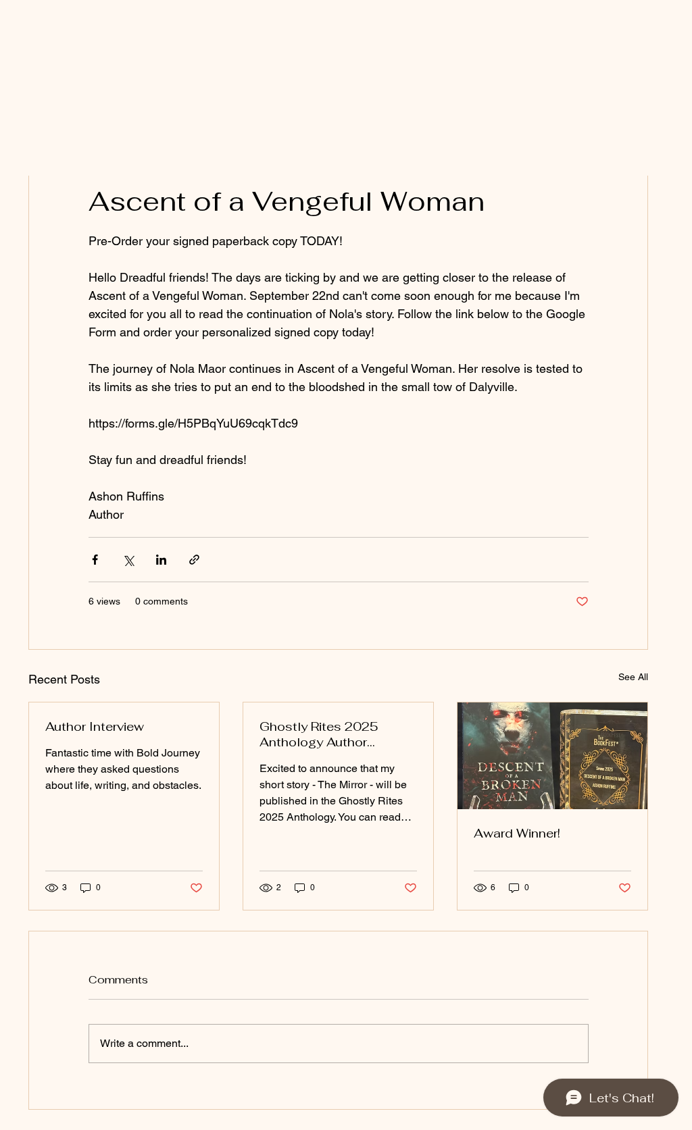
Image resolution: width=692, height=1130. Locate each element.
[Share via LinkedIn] (161, 559)
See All (633, 676)
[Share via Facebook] (95, 559)
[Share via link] (194, 559)
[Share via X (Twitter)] (128, 559)
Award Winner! (517, 833)
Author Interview (94, 726)
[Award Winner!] (552, 755)
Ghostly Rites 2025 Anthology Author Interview (319, 734)
